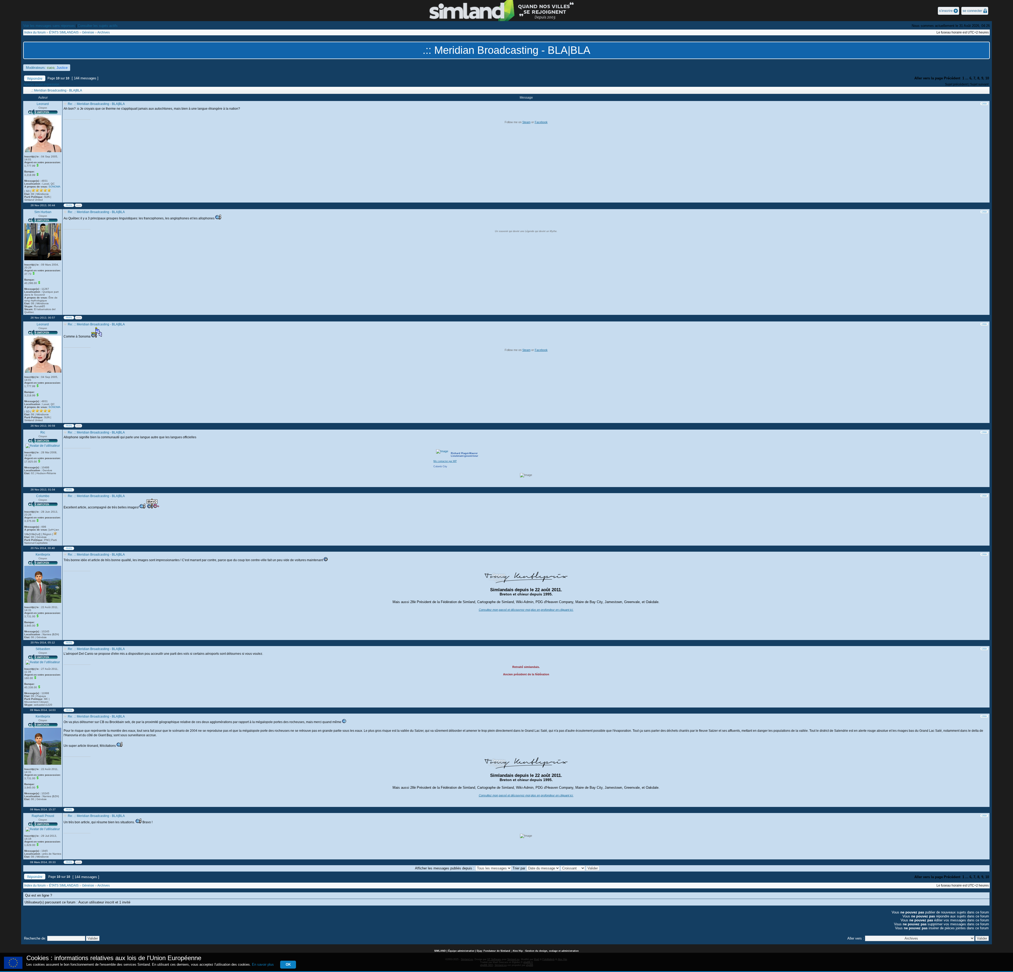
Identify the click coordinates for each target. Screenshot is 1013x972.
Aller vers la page (928, 78)
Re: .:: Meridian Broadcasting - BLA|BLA (96, 104)
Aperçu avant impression (41, 84)
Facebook (541, 122)
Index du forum (35, 32)
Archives (103, 32)
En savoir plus (263, 964)
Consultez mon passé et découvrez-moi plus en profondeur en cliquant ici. (526, 609)
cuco (50, 68)
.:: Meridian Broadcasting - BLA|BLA (506, 50)
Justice (62, 68)
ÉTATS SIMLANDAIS (64, 32)
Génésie (88, 32)
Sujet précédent (956, 84)
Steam (526, 122)
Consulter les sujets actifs (98, 26)
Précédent (952, 78)
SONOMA (54, 186)
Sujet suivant (979, 84)
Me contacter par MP (445, 461)
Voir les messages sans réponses (49, 26)
